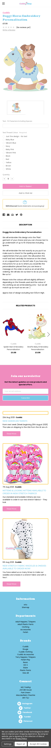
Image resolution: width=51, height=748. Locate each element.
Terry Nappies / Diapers (25, 657)
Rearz (25, 662)
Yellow (8, 162)
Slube (25, 667)
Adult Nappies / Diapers (25, 621)
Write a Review (9, 30)
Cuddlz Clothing (25, 652)
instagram (27, 703)
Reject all (21, 744)
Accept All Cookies (38, 744)
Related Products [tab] (25, 305)
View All (25, 673)
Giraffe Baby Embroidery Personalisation (37, 348)
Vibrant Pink (11, 152)
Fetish (25, 632)
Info (25, 604)
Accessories (25, 629)
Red (7, 159)
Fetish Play (25, 659)
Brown (8, 165)
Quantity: (6, 175)
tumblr (27, 716)
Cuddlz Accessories (25, 654)
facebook (27, 712)
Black (8, 156)
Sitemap (25, 607)
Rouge (25, 649)
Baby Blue (10, 139)
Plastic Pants (25, 670)
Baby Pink (10, 149)
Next (48, 334)
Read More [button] (11, 434)
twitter (27, 708)
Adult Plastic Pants (25, 624)
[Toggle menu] (3, 3)
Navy (8, 146)
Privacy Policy (21, 738)
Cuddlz (25, 646)
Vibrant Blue (11, 143)
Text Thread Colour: (15, 132)
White (8, 169)
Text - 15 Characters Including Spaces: (17, 121)
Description (25, 224)
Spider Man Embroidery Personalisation (13, 348)
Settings (8, 744)
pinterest (28, 721)
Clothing (25, 627)
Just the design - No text (16, 136)
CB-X (25, 665)
